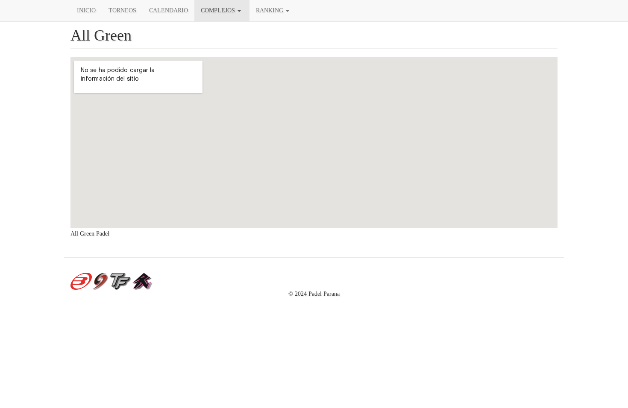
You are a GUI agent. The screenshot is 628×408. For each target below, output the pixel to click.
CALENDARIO (168, 10)
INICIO (86, 10)
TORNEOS (122, 10)
